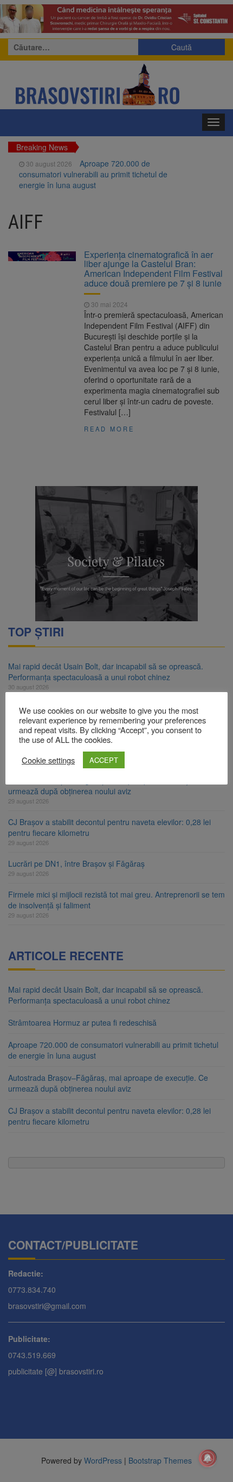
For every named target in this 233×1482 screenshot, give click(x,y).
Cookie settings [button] (48, 760)
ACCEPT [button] (103, 760)
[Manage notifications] (207, 1458)
